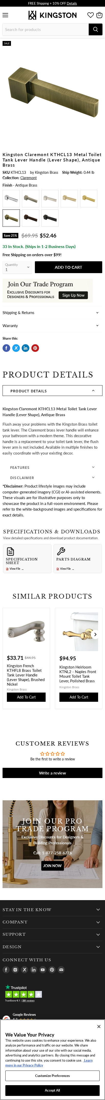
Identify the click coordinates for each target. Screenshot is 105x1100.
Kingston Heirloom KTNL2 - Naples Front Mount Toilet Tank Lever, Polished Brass (77, 674)
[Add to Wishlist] (98, 45)
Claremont (28, 178)
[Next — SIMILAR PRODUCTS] (95, 634)
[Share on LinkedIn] (25, 348)
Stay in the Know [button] (27, 910)
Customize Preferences (52, 1076)
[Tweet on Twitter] (16, 348)
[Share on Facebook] (6, 348)
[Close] (98, 1026)
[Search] (95, 29)
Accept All (52, 1090)
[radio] (11, 198)
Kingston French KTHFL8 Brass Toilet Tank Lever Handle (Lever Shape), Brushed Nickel (26, 674)
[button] (52, 390)
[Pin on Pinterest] (35, 348)
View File (17, 568)
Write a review (52, 772)
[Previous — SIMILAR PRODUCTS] (9, 634)
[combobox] (46, 29)
